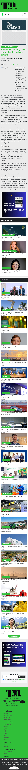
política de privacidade (13, 764)
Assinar (6, 744)
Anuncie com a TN (8, 751)
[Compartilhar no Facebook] (11, 64)
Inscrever (21, 677)
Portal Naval (7, 717)
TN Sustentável (8, 715)
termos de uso (23, 764)
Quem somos (7, 724)
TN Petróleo (7, 714)
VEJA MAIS (14, 636)
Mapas (5, 730)
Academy (6, 737)
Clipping (6, 735)
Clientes (6, 726)
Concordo (14, 768)
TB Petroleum (7, 719)
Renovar (6, 746)
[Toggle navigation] (24, 14)
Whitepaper (7, 739)
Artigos (6, 732)
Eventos (6, 728)
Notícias (6, 734)
